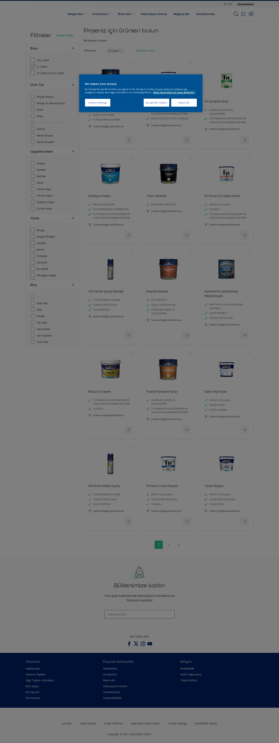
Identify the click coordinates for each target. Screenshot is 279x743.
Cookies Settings (97, 102)
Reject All (184, 102)
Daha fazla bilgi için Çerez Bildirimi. (174, 92)
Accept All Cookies (156, 102)
